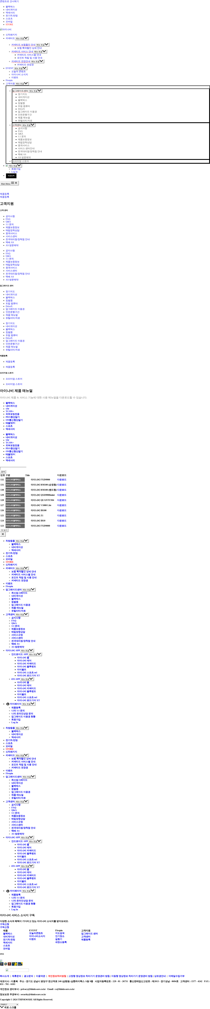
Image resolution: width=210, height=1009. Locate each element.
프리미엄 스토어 (14, 379)
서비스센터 (11, 236)
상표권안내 (160, 976)
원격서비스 (11, 233)
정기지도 (10, 291)
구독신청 (4, 927)
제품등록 (11, 176)
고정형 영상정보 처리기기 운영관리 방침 (89, 976)
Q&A (8, 221)
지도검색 (59, 933)
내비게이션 (11, 294)
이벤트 (32, 939)
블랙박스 (10, 297)
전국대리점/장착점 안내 (18, 239)
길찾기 (58, 939)
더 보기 (4, 530)
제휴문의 (16, 976)
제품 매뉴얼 (12, 315)
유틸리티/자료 (13, 318)
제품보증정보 (12, 227)
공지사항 (10, 216)
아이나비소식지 (37, 936)
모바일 (6, 948)
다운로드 (61, 479)
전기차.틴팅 (9, 939)
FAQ (8, 219)
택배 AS (10, 242)
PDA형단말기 (13, 417)
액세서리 (10, 429)
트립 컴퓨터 (12, 303)
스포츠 (9, 426)
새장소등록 (61, 942)
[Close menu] (3, 534)
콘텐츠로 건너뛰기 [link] (9, 1)
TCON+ (10, 411)
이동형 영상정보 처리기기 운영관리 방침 (132, 976)
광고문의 (28, 976)
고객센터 (85, 936)
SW (7, 409)
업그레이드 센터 (89, 933)
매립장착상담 (12, 230)
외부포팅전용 (12, 414)
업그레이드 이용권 (15, 309)
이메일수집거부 (177, 976)
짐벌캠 (9, 300)
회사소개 (4, 976)
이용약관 (40, 976)
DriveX (9, 306)
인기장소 (59, 936)
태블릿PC (11, 423)
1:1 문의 (10, 224)
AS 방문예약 (12, 245)
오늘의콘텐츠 (36, 933)
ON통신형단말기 (14, 420)
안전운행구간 (12, 312)
